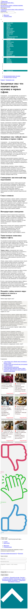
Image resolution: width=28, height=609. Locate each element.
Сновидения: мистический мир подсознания (15, 364)
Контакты (20, 553)
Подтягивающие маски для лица (12, 76)
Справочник (22, 580)
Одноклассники (8, 16)
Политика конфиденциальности (9, 553)
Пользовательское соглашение (10, 580)
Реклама (22, 577)
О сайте (6, 541)
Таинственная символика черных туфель (14, 368)
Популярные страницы (14, 581)
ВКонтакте (6, 15)
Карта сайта (7, 543)
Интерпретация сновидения (11, 367)
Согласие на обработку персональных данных (13, 579)
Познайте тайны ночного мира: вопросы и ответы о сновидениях (15, 370)
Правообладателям (14, 577)
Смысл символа (8, 365)
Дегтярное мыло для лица (10, 77)
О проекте (6, 577)
